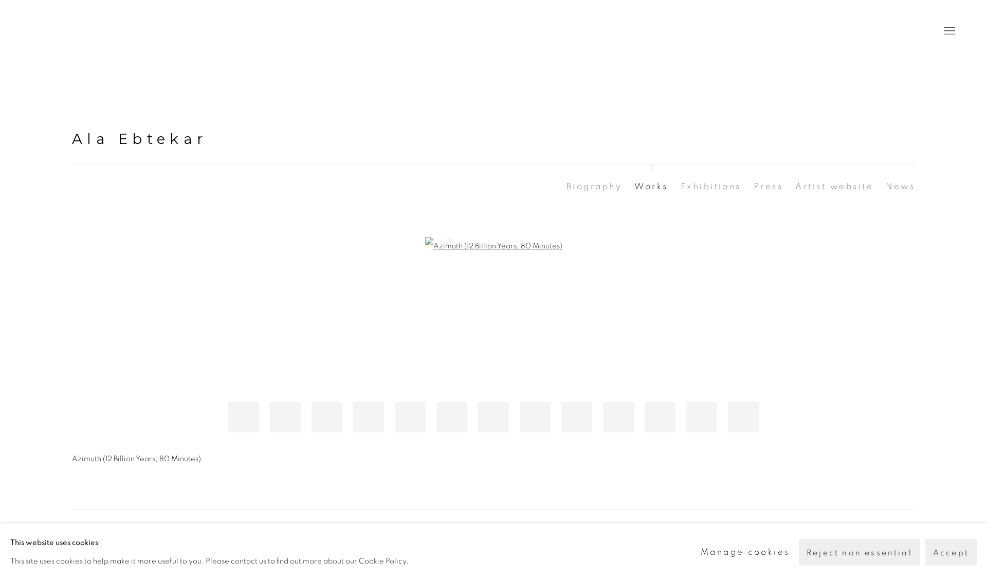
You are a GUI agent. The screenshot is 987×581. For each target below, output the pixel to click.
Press (768, 186)
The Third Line (77, 31)
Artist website (834, 186)
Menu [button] (948, 31)
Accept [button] (951, 553)
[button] (243, 417)
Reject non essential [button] (859, 553)
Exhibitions (711, 186)
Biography (594, 186)
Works (651, 186)
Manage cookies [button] (745, 552)
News (900, 186)
